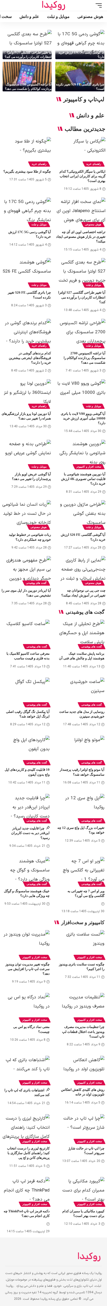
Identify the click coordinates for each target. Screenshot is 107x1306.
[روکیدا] (53, 5)
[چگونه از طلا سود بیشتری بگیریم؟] (26, 152)
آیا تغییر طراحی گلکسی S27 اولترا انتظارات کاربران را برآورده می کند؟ (81, 297)
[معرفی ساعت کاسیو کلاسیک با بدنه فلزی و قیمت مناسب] (26, 634)
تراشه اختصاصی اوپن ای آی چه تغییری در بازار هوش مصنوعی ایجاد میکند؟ (80, 236)
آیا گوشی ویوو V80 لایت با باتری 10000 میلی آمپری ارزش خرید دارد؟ (83, 418)
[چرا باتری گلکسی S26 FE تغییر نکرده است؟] (79, 76)
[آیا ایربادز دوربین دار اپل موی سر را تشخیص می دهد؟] (26, 571)
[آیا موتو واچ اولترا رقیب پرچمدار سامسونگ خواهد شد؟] (80, 750)
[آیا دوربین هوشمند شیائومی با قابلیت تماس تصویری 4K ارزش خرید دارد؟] (80, 454)
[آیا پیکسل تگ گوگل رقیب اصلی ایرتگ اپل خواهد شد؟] (26, 692)
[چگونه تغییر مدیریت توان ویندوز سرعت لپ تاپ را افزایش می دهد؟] (26, 944)
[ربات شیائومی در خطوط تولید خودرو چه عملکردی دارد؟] (26, 515)
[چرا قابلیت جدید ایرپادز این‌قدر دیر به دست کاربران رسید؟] (26, 808)
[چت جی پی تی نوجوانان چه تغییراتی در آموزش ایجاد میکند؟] (80, 571)
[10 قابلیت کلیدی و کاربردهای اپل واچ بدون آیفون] (26, 750)
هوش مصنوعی (93, 224)
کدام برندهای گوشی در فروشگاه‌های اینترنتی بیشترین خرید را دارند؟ (30, 357)
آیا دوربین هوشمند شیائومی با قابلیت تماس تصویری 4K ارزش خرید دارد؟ (83, 478)
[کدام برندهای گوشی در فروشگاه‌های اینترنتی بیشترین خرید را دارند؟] (26, 333)
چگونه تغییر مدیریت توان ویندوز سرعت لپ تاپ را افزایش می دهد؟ (27, 969)
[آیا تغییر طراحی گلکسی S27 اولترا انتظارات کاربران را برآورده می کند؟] (27, 44)
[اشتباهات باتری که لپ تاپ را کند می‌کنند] (26, 1070)
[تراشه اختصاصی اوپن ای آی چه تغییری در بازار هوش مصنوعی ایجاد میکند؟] (80, 212)
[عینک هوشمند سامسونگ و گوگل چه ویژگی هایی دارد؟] (26, 871)
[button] (97, 5)
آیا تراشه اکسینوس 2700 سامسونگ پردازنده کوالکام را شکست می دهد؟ (84, 357)
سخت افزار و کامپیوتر (88, 466)
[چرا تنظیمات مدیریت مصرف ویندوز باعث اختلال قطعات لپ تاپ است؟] (80, 1007)
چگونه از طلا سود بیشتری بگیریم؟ (27, 171)
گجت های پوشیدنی (36, 582)
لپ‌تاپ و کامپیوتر (83, 99)
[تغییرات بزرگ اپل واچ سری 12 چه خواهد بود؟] (80, 808)
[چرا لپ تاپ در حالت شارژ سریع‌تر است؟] (80, 1128)
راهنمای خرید (93, 164)
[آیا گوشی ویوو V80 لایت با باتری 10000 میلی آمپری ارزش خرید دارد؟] (80, 394)
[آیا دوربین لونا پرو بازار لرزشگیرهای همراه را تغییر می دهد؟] (26, 394)
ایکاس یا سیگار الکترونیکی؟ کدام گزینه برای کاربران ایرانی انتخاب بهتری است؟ (82, 176)
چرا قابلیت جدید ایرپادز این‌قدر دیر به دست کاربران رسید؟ (30, 833)
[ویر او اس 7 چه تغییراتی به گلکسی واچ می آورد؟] (80, 871)
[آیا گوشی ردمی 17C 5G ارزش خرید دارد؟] (79, 44)
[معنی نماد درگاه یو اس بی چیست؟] (26, 1007)
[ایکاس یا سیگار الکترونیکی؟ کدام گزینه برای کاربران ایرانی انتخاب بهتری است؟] (80, 152)
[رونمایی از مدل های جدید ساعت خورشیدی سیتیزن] (80, 692)
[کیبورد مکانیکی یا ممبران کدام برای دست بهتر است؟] (80, 1191)
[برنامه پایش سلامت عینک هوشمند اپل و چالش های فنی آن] (80, 634)
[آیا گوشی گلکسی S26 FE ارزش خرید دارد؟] (80, 515)
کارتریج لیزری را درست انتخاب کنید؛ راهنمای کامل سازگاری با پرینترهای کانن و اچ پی (28, 1153)
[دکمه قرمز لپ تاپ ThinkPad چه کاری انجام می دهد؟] (26, 1191)
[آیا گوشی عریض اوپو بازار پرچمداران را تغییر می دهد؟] (26, 454)
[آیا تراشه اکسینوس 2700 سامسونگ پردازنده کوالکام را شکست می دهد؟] (27, 76)
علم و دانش (90, 115)
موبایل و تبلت (38, 224)
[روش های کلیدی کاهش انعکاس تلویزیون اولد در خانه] (80, 1070)
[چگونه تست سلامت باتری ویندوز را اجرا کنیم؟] (80, 944)
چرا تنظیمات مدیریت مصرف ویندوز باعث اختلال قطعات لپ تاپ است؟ (83, 1031)
